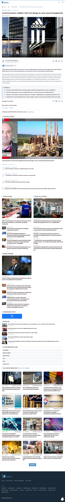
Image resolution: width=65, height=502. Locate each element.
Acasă (4, 6)
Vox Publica (22, 490)
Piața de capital (14, 6)
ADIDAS (11, 107)
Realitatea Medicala (43, 488)
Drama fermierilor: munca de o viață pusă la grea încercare (19, 168)
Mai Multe (32, 464)
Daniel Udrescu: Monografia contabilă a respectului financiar (18, 229)
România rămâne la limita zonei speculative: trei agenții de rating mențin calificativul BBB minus (53, 389)
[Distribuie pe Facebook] (56, 61)
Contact (3, 480)
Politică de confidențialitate (19, 480)
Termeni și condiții (9, 480)
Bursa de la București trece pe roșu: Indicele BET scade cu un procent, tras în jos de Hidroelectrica (30, 92)
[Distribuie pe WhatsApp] (59, 61)
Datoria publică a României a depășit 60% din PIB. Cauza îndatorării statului (51, 435)
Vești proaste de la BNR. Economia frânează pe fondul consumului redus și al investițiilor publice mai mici (30, 188)
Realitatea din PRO (28, 490)
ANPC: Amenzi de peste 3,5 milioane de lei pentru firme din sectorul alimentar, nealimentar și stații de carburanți (16, 222)
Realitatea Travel (35, 488)
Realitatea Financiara (16, 385)
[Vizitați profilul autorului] (3, 61)
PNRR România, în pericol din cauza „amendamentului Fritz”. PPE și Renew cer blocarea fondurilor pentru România (18, 299)
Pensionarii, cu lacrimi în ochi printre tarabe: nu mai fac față (20, 175)
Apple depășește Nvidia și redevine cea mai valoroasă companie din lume (11, 389)
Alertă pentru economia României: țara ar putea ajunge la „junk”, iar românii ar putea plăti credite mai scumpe (33, 97)
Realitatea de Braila (5, 492)
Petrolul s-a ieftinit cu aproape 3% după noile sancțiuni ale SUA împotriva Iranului (19, 293)
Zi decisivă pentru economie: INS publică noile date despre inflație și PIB (32, 458)
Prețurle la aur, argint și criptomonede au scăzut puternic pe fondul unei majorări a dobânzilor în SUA (11, 459)
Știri (8, 6)
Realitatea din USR (5, 490)
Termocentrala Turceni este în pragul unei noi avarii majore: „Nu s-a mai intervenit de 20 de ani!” (28, 160)
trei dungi (5, 107)
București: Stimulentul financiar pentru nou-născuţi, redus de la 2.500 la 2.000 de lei (19, 247)
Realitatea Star (19, 488)
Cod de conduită (28, 480)
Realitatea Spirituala (27, 488)
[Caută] (59, 2)
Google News (30, 112)
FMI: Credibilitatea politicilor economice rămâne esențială (31, 388)
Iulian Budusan (14, 60)
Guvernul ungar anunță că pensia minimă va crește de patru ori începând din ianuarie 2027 (16, 278)
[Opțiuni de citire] (62, 499)
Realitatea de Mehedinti (14, 490)
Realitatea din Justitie (52, 488)
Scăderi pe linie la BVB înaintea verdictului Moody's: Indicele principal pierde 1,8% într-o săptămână (30, 90)
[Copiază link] (53, 61)
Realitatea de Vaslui (52, 490)
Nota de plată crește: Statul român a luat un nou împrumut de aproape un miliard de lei (32, 412)
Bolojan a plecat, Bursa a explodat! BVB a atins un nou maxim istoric (53, 457)
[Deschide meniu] (62, 2)
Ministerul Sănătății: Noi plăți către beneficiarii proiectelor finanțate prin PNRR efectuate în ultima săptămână (18, 235)
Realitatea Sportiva (11, 488)
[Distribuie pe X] (62, 61)
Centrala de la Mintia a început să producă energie (17, 182)
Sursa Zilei (35, 490)
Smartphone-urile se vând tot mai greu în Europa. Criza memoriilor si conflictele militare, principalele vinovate (18, 305)
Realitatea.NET (4, 488)
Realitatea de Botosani (43, 490)
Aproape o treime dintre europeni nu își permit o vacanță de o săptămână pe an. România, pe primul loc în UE (33, 94)
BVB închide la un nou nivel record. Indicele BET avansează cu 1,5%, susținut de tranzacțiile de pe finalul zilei (11, 413)
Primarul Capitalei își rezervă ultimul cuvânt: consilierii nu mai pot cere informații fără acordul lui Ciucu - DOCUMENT (19, 242)
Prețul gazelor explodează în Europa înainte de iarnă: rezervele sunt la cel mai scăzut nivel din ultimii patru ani (48, 248)
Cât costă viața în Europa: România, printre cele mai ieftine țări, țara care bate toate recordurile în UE (32, 436)
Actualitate (4, 164)
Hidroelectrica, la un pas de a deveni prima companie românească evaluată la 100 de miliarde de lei (52, 413)
